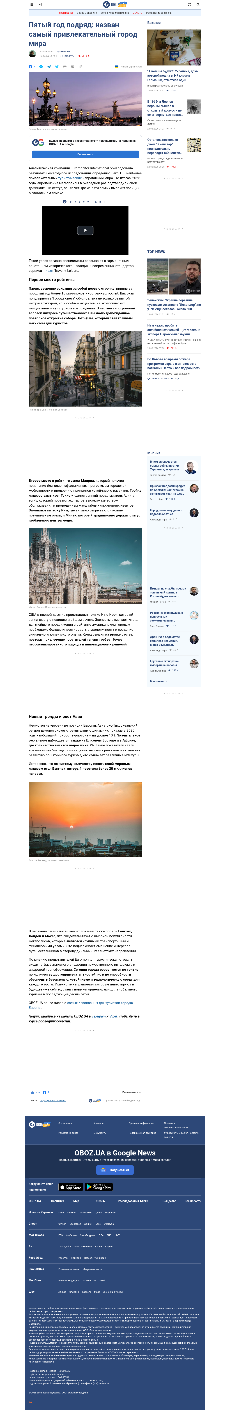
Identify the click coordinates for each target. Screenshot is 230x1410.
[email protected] (70, 1383)
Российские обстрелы (159, 12)
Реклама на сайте (68, 1133)
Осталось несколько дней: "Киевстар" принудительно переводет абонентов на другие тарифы (163, 146)
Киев (61, 1212)
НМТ (117, 1235)
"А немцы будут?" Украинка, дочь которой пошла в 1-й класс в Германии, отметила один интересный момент (172, 75)
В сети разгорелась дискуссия (165, 85)
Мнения (153, 453)
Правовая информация (141, 1123)
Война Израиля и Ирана (115, 12)
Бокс (98, 1224)
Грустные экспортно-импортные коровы (164, 663)
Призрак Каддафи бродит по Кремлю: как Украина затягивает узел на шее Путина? (167, 490)
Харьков (71, 1212)
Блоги (144, 1201)
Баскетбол (75, 1224)
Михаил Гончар (158, 602)
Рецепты (63, 1258)
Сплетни (74, 1292)
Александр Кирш (158, 519)
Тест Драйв (64, 1246)
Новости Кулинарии (95, 1258)
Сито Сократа (157, 626)
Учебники (71, 1235)
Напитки (76, 1258)
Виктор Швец (156, 499)
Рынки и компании (69, 1269)
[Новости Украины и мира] (95, 1101)
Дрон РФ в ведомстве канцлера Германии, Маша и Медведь (165, 640)
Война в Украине (87, 12)
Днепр (98, 1212)
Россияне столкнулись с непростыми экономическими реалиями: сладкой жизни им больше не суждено (168, 617)
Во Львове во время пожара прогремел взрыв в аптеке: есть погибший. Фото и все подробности (173, 363)
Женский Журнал (113, 1292)
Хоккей (88, 1224)
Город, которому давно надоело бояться (165, 512)
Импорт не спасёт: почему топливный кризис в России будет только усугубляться (168, 592)
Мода (97, 1292)
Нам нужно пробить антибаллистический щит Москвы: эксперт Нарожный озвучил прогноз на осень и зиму (173, 329)
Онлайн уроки (87, 1235)
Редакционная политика (53, 1100)
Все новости (193, 1201)
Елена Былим (46, 51)
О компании (65, 1123)
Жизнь (100, 1201)
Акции (98, 1246)
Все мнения (157, 681)
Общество (169, 1201)
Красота (86, 1292)
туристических (70, 178)
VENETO (137, 12)
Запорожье (85, 1212)
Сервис (109, 1246)
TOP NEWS (156, 252)
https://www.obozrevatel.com (147, 1308)
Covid (102, 1280)
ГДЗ (60, 1235)
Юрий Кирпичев (158, 671)
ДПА (101, 1235)
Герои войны (65, 12)
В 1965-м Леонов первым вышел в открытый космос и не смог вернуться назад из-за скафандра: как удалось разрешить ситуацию (164, 108)
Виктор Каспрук (158, 475)
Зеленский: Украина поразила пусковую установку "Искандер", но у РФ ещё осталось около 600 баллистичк (174, 304)
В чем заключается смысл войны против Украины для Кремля (164, 465)
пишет (48, 271)
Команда (99, 1123)
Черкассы (110, 1212)
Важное (154, 23)
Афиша (62, 1292)
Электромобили (83, 1246)
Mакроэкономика (92, 1269)
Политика (57, 1201)
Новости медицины (69, 1280)
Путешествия (63, 51)
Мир (76, 1201)
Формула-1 (110, 1224)
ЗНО (109, 1235)
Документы (100, 1133)
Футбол (62, 1224)
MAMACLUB (89, 1280)
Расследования (128, 1201)
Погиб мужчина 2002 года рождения (168, 373)
